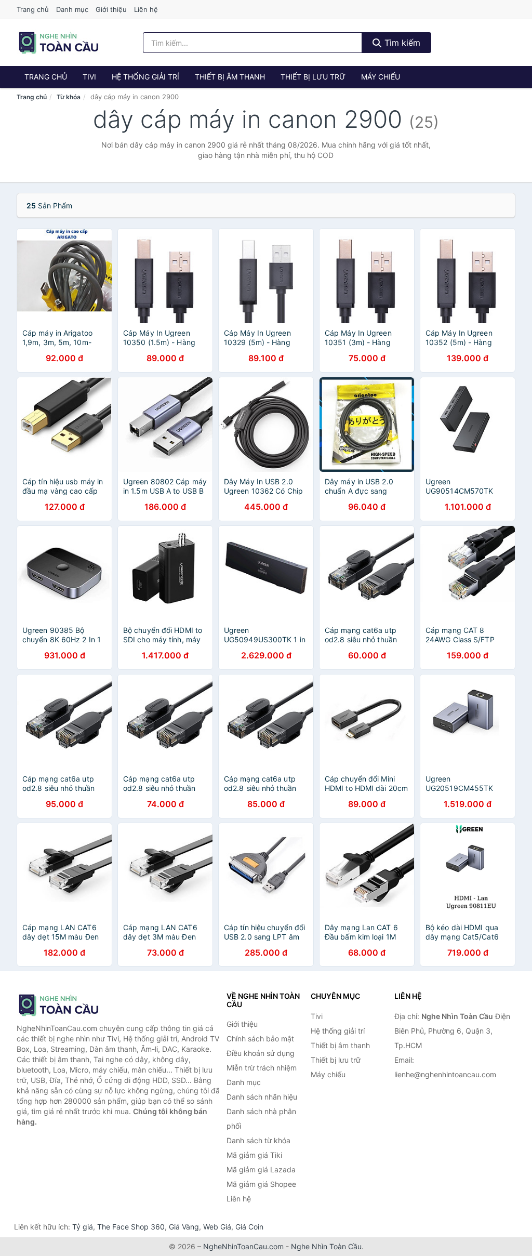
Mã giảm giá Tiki (254, 1155)
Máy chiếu (380, 76)
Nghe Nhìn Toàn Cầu (326, 1246)
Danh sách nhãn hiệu (262, 1096)
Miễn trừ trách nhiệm (262, 1067)
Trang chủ (33, 9)
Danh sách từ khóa (258, 1140)
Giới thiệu (111, 9)
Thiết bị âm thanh (230, 76)
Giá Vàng (184, 1226)
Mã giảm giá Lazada (261, 1169)
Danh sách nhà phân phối (261, 1118)
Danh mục (72, 9)
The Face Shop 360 (131, 1226)
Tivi (89, 76)
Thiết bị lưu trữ (313, 76)
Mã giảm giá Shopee (261, 1184)
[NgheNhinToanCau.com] (58, 43)
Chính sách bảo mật (260, 1038)
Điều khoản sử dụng (261, 1053)
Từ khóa (69, 97)
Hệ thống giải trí (145, 76)
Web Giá (217, 1226)
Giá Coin (249, 1226)
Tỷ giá (82, 1226)
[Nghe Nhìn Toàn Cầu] (69, 1005)
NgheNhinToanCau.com (243, 1246)
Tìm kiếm (401, 42)
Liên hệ (146, 9)
